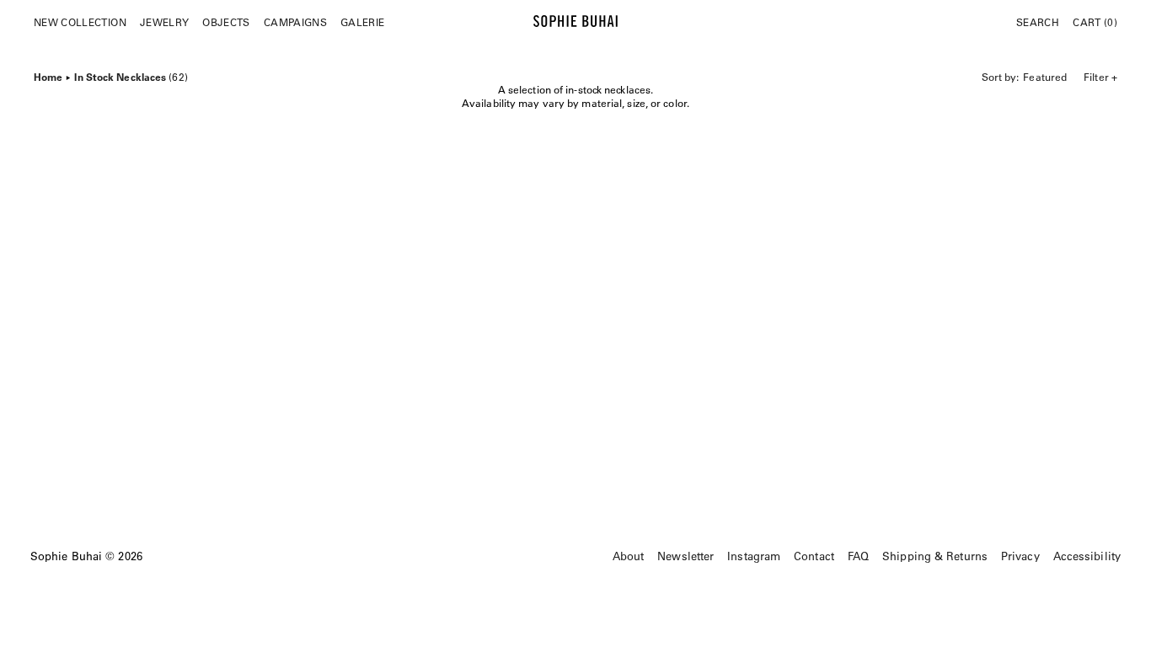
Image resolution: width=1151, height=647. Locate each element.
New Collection (80, 22)
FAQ (858, 555)
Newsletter (685, 555)
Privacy (1020, 555)
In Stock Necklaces (130, 75)
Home (48, 75)
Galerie (362, 22)
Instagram (753, 555)
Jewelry (164, 22)
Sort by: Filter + (1049, 76)
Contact (814, 555)
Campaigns (295, 22)
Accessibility (1087, 555)
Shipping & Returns (935, 555)
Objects (225, 22)
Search (1037, 22)
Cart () (1095, 22)
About (629, 555)
